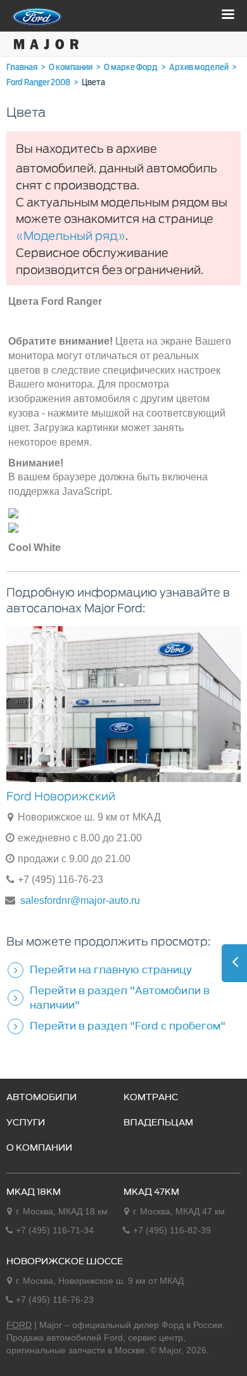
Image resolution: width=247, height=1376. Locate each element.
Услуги (25, 1123)
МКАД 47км (151, 1192)
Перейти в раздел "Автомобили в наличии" (120, 997)
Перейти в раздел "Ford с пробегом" (127, 1025)
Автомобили (41, 1097)
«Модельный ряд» (70, 236)
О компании (39, 1148)
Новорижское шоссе (64, 1261)
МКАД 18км (33, 1192)
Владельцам (158, 1123)
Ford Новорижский (60, 796)
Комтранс (151, 1097)
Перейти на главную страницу (111, 969)
